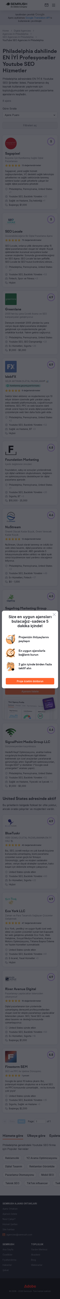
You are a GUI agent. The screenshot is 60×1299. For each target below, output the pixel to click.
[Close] (54, 614)
